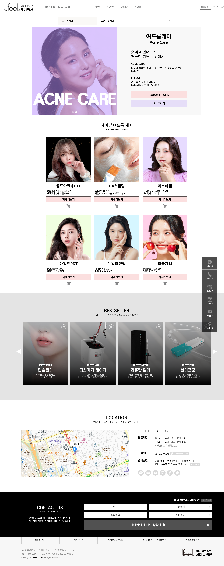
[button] (205, 7)
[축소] (126, 449)
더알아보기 (68, 159)
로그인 (215, 7)
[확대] (126, 445)
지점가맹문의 (191, 540)
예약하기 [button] (159, 103)
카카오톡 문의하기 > (180, 453)
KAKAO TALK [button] (159, 94)
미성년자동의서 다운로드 (153, 540)
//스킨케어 (67, 21)
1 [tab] (73, 112)
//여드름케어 (107, 21)
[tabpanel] (74, 71)
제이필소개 (39, 540)
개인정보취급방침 (115, 540)
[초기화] (126, 454)
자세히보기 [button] (207, 500)
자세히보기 (68, 199)
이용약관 (77, 540)
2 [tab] (76, 112)
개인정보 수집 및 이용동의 (188, 500)
